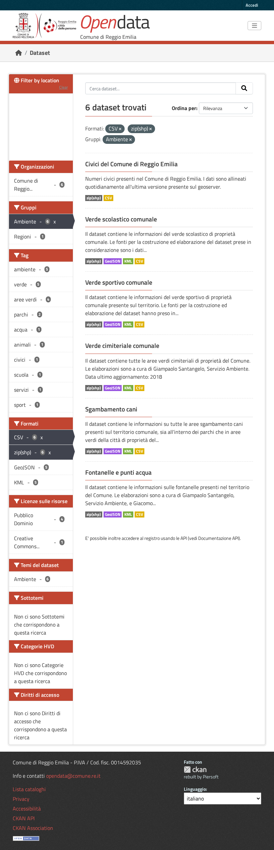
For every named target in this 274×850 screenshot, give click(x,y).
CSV (108, 198)
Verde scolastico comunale (121, 219)
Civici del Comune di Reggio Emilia (131, 164)
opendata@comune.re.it (73, 776)
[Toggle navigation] (254, 25)
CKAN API (24, 818)
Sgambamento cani (111, 409)
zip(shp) (94, 198)
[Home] (18, 52)
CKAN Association (33, 828)
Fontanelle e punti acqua (118, 472)
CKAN (195, 769)
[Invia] (244, 88)
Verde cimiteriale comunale (122, 346)
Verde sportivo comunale (118, 282)
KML (128, 261)
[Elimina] (120, 129)
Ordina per (184, 108)
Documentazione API (218, 538)
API (183, 538)
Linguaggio (195, 788)
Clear (63, 87)
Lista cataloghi (29, 789)
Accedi (252, 5)
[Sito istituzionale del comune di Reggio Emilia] (44, 25)
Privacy (21, 799)
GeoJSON (112, 261)
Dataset (40, 52)
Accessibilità (27, 809)
